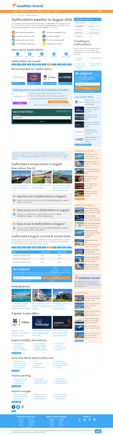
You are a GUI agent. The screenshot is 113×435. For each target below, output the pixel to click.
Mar (24, 64)
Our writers (32, 421)
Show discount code (58, 102)
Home (13, 15)
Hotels (79, 60)
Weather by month (29, 56)
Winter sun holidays (41, 350)
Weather (15, 11)
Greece (61, 421)
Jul (44, 64)
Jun (39, 64)
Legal (20, 424)
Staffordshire (21, 15)
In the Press (29, 426)
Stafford (45, 243)
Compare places (60, 348)
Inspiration (40, 11)
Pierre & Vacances (61, 363)
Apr (29, 64)
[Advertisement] (73, 5)
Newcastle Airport (61, 383)
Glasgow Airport (60, 381)
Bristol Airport (19, 383)
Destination (16, 115)
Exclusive (20, 103)
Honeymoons (59, 343)
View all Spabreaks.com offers (63, 105)
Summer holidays (40, 345)
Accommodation (96, 58)
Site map (21, 426)
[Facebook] (13, 407)
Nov (64, 64)
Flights (52, 421)
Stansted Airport (19, 381)
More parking (16, 386)
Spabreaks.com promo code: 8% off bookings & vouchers (41, 89)
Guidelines (32, 422)
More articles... (80, 199)
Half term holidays (20, 350)
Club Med (58, 367)
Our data (31, 419)
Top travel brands (20, 363)
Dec (69, 64)
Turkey (61, 424)
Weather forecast (42, 56)
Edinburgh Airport (41, 383)
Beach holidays (19, 343)
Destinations (24, 11)
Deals (33, 11)
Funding (31, 424)
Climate (52, 426)
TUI (36, 361)
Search (55, 11)
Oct (59, 64)
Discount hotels (19, 367)
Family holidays (19, 348)
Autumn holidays (40, 348)
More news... (79, 341)
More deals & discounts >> (83, 145)
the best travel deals (90, 281)
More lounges (16, 402)
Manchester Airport (20, 379)
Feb (19, 64)
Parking (52, 424)
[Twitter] (18, 407)
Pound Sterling (94, 29)
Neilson (37, 365)
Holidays (79, 58)
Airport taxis (81, 64)
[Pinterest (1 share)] (23, 407)
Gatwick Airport (60, 379)
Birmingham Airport (41, 381)
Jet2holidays (39, 363)
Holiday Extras (60, 361)
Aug (49, 64)
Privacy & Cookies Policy (30, 432)
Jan (14, 64)
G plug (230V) (93, 33)
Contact (21, 421)
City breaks (18, 345)
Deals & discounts (66, 56)
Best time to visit (17, 56)
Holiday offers (18, 361)
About (21, 419)
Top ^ (13, 411)
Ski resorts (58, 350)
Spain (61, 422)
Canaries (61, 419)
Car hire (79, 68)
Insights (49, 11)
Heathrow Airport (41, 398)
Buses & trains (81, 66)
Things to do (95, 66)
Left (90, 36)
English (91, 26)
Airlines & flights (19, 365)
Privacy (21, 422)
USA (60, 426)
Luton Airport (39, 379)
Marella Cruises (40, 367)
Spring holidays (40, 343)
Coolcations (59, 345)
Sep (54, 64)
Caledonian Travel (61, 365)
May (34, 64)
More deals (15, 371)
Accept (98, 431)
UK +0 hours (93, 23)
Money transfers (96, 64)
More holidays (16, 353)
